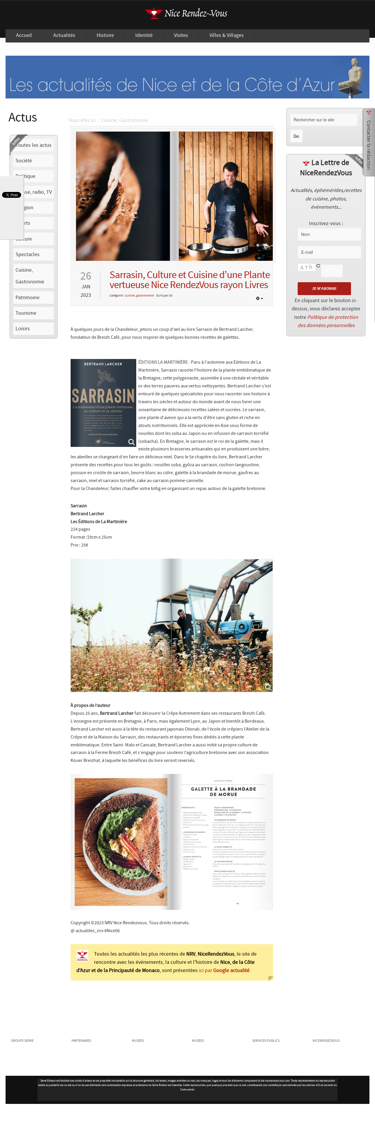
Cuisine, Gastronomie (124, 120)
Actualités (64, 35)
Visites (181, 35)
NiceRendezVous (187, 15)
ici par (224, 970)
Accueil (24, 35)
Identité (144, 35)
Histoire (105, 35)
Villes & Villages (226, 35)
